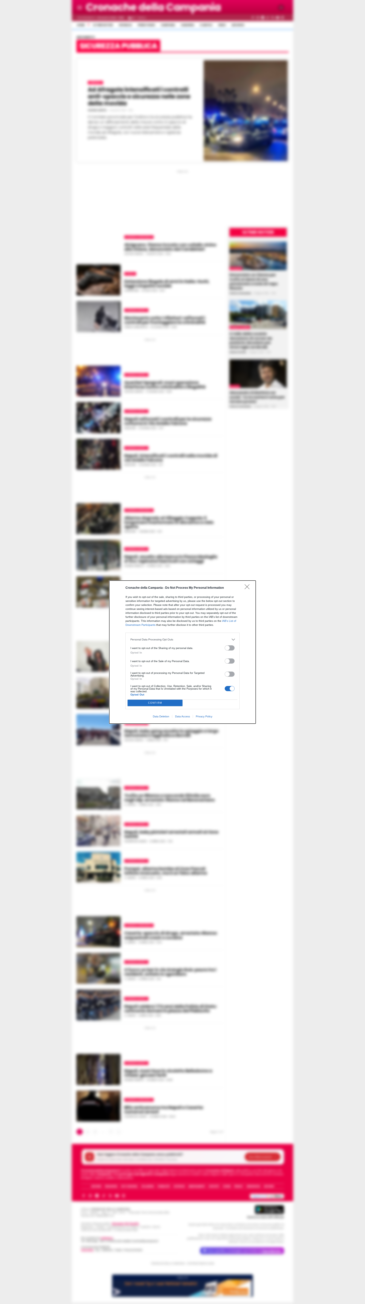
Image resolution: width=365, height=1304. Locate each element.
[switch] (230, 647)
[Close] (248, 588)
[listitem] (182, 640)
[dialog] (182, 652)
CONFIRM (155, 702)
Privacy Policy (204, 716)
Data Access (182, 716)
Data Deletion (161, 716)
